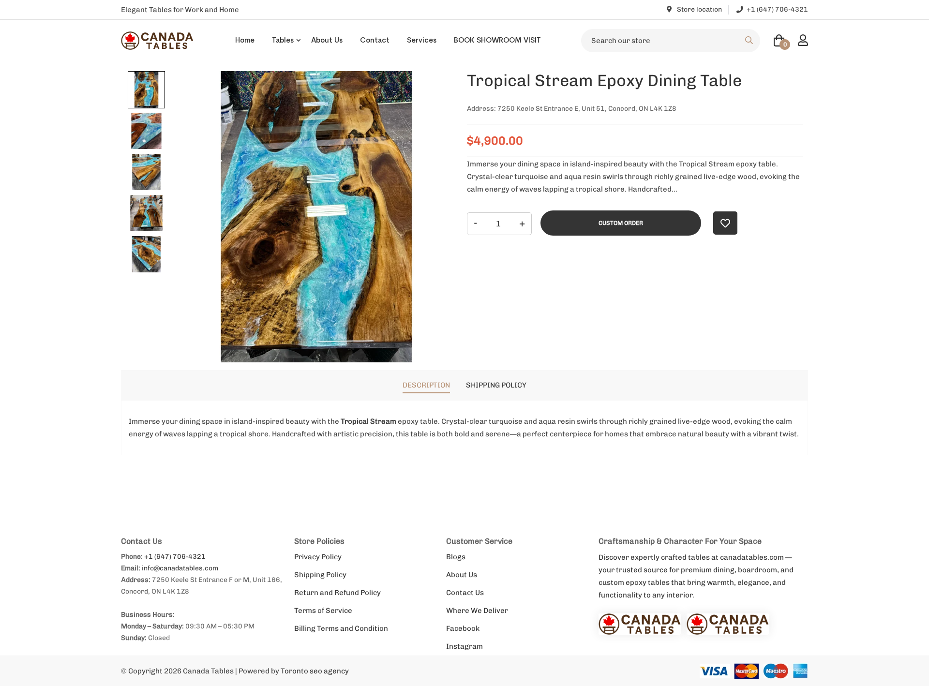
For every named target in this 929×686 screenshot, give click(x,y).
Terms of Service (323, 610)
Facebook (462, 628)
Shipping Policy (320, 574)
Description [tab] (426, 385)
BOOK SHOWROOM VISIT (497, 40)
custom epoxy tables (634, 582)
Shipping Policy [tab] (496, 385)
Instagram (464, 646)
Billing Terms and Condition (341, 628)
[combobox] (670, 40)
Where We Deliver (477, 610)
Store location (698, 9)
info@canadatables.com (180, 568)
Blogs (455, 556)
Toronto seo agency (315, 671)
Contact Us (465, 592)
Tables (283, 40)
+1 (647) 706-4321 (175, 556)
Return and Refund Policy (337, 592)
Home (245, 40)
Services (421, 40)
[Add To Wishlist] (725, 223)
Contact (375, 40)
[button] (146, 89)
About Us (327, 40)
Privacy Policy (318, 556)
